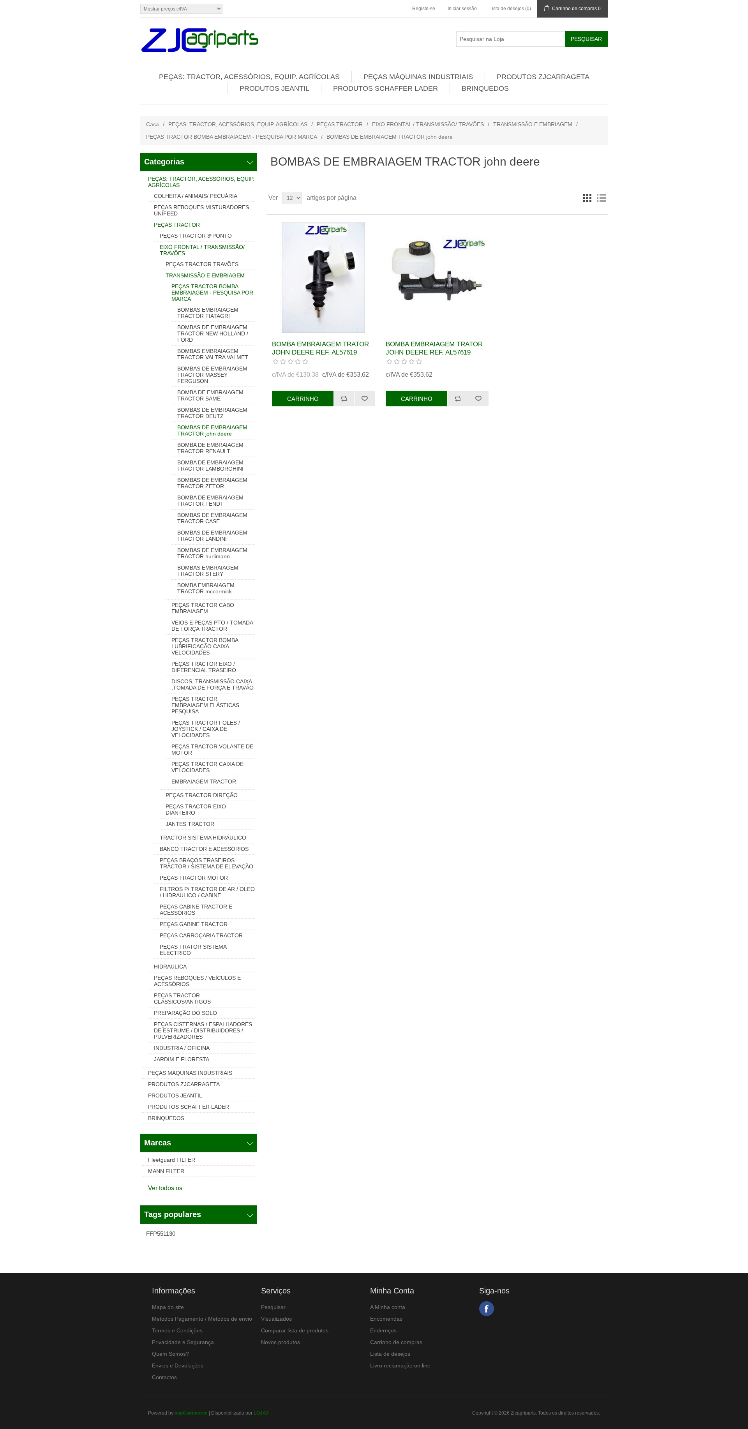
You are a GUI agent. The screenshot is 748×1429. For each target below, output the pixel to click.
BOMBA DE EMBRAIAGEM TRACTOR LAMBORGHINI (210, 465)
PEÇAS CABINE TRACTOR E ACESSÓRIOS (196, 909)
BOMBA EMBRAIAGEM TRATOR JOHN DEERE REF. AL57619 (320, 348)
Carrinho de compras (396, 1342)
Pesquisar (273, 1307)
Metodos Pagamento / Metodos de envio (202, 1319)
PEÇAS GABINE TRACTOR (194, 924)
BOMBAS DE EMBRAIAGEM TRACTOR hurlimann (212, 553)
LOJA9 (261, 1413)
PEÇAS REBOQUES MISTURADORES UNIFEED (201, 210)
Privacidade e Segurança (183, 1342)
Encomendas (386, 1319)
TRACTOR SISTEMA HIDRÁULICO (203, 837)
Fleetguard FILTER (171, 1160)
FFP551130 (160, 1233)
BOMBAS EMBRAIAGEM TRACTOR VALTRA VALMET (212, 354)
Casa (152, 124)
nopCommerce (191, 1413)
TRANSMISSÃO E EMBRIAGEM (532, 124)
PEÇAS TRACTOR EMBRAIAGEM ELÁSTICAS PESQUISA (205, 705)
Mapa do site (168, 1307)
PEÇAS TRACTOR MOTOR (194, 878)
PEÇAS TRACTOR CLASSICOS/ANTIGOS (182, 998)
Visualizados (276, 1319)
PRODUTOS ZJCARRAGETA (543, 77)
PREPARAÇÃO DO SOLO (185, 1013)
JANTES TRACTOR (190, 824)
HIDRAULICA (170, 966)
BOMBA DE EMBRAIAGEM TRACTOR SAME (210, 395)
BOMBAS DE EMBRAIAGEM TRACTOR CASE (212, 518)
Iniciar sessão (462, 8)
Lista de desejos (390, 1354)
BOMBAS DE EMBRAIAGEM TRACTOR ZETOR (212, 483)
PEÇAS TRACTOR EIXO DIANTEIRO (196, 809)
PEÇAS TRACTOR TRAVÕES (202, 264)
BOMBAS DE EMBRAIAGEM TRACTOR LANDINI (212, 535)
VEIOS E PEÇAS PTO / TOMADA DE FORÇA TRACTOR (212, 625)
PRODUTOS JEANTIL (274, 88)
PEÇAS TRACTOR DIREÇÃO (202, 795)
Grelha (587, 198)
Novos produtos (280, 1342)
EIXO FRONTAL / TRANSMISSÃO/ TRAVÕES (428, 124)
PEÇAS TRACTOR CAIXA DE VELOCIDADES (207, 767)
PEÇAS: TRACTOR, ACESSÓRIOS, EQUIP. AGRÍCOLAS (249, 77)
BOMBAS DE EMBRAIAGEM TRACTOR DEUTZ (212, 413)
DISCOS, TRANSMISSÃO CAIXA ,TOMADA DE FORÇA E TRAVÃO (212, 684)
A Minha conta (387, 1307)
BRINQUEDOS (485, 88)
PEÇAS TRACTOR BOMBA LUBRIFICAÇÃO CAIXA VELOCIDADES (204, 646)
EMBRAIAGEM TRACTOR (203, 781)
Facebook (486, 1308)
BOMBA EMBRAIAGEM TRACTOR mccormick (206, 588)
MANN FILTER (166, 1171)
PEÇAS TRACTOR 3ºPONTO (196, 236)
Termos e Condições (177, 1330)
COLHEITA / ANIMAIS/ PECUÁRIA (195, 196)
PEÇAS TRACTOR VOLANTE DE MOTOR (212, 749)
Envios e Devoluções (177, 1365)
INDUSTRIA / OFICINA (182, 1048)
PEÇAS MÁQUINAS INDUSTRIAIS (418, 77)
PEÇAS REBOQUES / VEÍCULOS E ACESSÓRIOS (197, 981)
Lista (601, 198)
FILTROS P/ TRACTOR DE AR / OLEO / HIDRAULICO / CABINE (207, 892)
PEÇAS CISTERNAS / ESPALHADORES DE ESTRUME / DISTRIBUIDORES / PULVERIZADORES (203, 1030)
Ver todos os (165, 1188)
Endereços (383, 1330)
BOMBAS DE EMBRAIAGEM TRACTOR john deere (212, 430)
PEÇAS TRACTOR (340, 124)
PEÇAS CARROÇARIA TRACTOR (201, 935)
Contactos (164, 1377)
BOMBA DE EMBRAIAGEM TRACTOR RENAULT (210, 448)
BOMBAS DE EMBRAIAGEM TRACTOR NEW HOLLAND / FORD (212, 333)
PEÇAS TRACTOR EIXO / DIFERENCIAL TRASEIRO (203, 667)
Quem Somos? (170, 1354)
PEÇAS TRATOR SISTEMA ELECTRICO (193, 950)
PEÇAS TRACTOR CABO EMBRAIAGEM (202, 608)
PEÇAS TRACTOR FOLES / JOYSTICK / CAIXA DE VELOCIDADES (205, 729)
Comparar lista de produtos (294, 1330)
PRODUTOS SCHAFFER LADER (385, 88)
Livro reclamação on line (400, 1365)
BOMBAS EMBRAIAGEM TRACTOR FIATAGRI (207, 313)
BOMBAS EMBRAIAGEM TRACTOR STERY (207, 571)
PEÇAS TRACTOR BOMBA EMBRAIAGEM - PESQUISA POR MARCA (231, 137)
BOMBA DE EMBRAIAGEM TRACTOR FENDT (210, 500)
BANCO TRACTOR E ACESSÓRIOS (204, 849)
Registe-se (423, 8)
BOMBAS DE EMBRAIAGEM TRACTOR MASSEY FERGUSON (212, 374)
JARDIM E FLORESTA (181, 1059)
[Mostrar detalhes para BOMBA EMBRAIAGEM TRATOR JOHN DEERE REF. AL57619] (323, 277)
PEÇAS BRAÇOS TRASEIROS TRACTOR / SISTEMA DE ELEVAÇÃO (206, 863)
